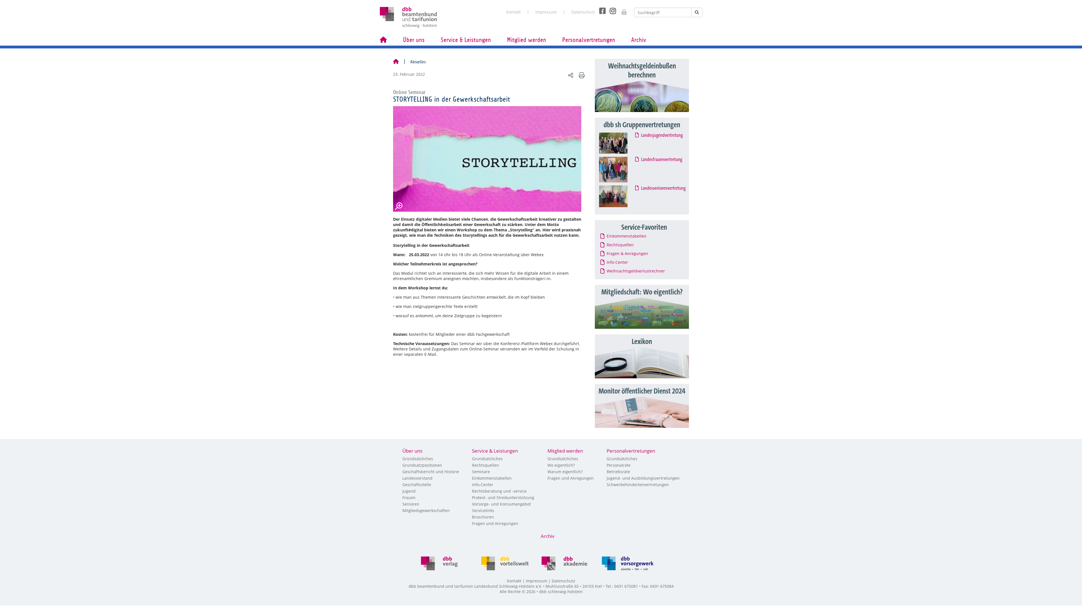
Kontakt (513, 12)
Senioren (410, 504)
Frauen (409, 497)
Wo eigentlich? (561, 465)
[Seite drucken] (581, 75)
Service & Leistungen (466, 40)
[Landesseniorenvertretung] (618, 196)
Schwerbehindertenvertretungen (638, 484)
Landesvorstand (417, 478)
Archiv (638, 40)
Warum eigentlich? (565, 471)
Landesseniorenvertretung (664, 188)
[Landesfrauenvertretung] (618, 169)
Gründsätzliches (417, 458)
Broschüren (483, 517)
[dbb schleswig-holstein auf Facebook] (600, 11)
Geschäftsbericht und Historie (430, 471)
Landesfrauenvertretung (662, 159)
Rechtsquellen (485, 465)
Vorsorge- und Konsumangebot (501, 504)
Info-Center (482, 484)
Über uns (414, 40)
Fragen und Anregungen (495, 523)
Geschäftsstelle (416, 484)
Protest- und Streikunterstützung (503, 497)
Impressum (546, 12)
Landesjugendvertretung (662, 135)
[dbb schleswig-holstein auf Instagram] (611, 11)
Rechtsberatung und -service (499, 491)
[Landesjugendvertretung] (618, 143)
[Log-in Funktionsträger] (621, 10)
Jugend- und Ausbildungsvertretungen (643, 478)
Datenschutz (583, 12)
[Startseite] (396, 62)
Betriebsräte (618, 471)
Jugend (409, 491)
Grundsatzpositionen (422, 465)
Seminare (481, 471)
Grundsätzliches (487, 458)
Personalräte (619, 465)
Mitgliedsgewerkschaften (426, 510)
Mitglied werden (526, 40)
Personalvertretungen (588, 40)
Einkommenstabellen (492, 478)
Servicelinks (483, 510)
